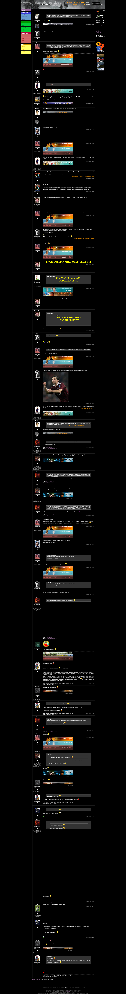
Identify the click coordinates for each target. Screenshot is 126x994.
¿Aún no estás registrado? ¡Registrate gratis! (100, 26)
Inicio (23, 10)
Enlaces (23, 19)
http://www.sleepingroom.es (51, 448)
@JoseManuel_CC (50, 447)
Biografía (23, 51)
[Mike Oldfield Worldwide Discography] (100, 16)
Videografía (24, 47)
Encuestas (24, 17)
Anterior (57, 981)
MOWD (23, 53)
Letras (23, 49)
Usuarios (23, 38)
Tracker (23, 30)
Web (39, 9)
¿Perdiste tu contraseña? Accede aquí (98, 31)
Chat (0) (23, 41)
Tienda (23, 40)
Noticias (23, 14)
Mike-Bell (68, 991)
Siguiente (69, 981)
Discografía (24, 46)
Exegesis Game (25, 29)
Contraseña (88, 4)
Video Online (24, 27)
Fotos (23, 25)
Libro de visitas (25, 35)
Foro (22, 36)
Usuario (87, 2)
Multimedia (24, 23)
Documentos (24, 16)
